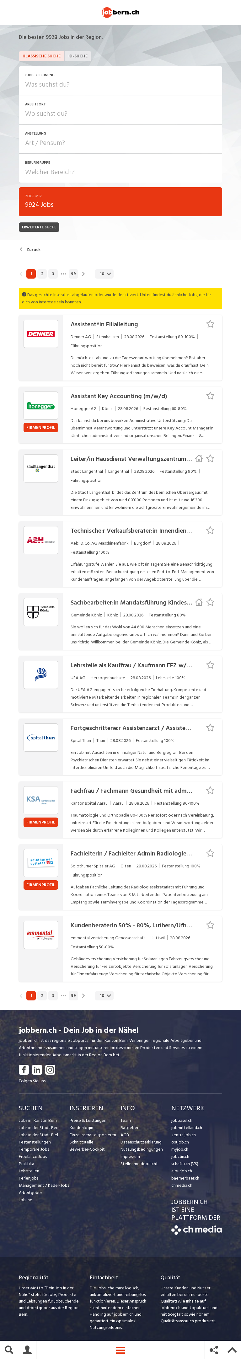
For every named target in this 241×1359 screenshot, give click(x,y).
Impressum (130, 1156)
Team (125, 1120)
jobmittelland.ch (186, 1127)
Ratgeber (129, 1127)
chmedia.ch (181, 1185)
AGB (124, 1134)
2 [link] (42, 273)
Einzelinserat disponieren (93, 1134)
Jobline (25, 1199)
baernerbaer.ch (185, 1178)
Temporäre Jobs (34, 1149)
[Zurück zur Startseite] (196, 1233)
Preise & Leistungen (88, 1120)
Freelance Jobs (33, 1156)
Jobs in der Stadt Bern (39, 1127)
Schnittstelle (82, 1142)
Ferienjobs (28, 1178)
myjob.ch (179, 1149)
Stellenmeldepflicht (139, 1163)
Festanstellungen (35, 1142)
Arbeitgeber (30, 1192)
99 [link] (73, 273)
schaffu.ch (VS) (184, 1163)
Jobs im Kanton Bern (38, 1120)
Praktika (26, 1163)
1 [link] (31, 273)
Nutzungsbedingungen (141, 1149)
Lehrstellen (29, 1171)
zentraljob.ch (183, 1134)
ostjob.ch (180, 1142)
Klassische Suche (42, 56)
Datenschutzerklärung (141, 1142)
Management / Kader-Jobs (44, 1185)
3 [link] (53, 273)
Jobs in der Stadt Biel (38, 1134)
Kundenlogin (81, 1127)
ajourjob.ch (181, 1171)
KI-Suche (78, 56)
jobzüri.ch (180, 1156)
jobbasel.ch (181, 1120)
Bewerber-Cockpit (87, 1149)
